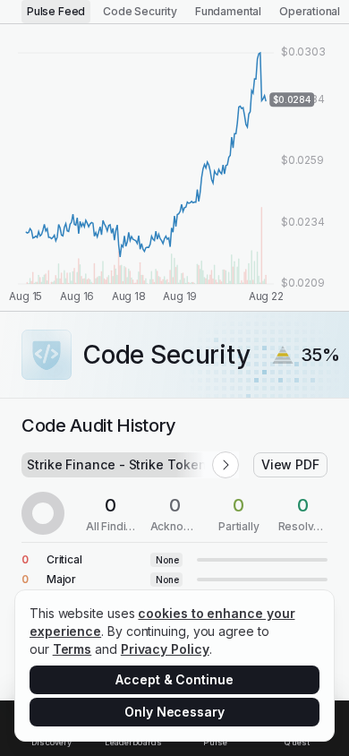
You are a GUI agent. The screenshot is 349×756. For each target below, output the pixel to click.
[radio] (55, 11)
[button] (225, 464)
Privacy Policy (165, 649)
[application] (174, 167)
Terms (72, 649)
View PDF (290, 464)
